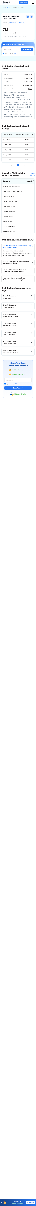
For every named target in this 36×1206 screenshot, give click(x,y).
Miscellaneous (12, 22)
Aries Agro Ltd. (7, 221)
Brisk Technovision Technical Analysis (9, 324)
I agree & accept (10, 53)
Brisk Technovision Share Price (9, 297)
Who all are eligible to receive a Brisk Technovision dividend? (16, 262)
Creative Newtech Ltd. (10, 211)
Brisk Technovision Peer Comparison (9, 333)
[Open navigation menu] (33, 2)
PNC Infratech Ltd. (8, 196)
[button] (27, 16)
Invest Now (30, 1202)
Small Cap (21, 22)
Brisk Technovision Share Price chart (9, 306)
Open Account (27, 49)
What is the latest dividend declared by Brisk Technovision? (17, 246)
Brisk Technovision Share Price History (10, 343)
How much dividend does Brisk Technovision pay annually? (14, 279)
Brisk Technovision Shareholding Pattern (10, 352)
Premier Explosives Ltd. (10, 201)
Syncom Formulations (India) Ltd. (13, 191)
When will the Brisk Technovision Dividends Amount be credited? (14, 270)
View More (32, 174)
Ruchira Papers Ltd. (9, 231)
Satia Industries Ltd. (9, 206)
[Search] (30, 2)
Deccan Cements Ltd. (9, 216)
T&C (14, 53)
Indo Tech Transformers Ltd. (11, 186)
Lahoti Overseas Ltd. (9, 226)
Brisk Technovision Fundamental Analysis (10, 315)
